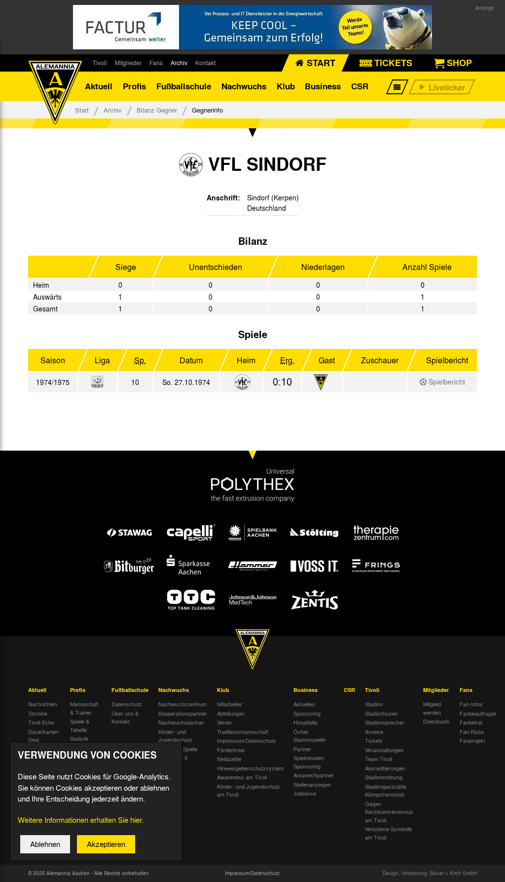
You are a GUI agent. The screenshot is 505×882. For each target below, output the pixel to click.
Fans (156, 62)
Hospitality (305, 722)
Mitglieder (128, 62)
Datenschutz (126, 704)
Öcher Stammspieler (309, 736)
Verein (224, 722)
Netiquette (229, 759)
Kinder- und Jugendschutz (175, 736)
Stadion (374, 704)
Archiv (179, 62)
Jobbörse (304, 793)
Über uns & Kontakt (125, 717)
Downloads (436, 721)
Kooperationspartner (182, 713)
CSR (359, 86)
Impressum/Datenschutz (246, 740)
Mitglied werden (432, 708)
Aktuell (98, 86)
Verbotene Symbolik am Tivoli (388, 833)
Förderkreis (231, 750)
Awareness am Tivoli (242, 777)
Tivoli (100, 62)
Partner (302, 749)
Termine (37, 713)
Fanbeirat (471, 722)
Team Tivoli (378, 759)
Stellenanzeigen (312, 784)
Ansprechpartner (313, 775)
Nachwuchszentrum (182, 704)
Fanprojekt (472, 740)
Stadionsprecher (384, 722)
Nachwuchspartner (181, 722)
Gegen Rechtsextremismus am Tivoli (389, 812)
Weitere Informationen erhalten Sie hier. (81, 819)
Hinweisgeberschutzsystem (250, 768)
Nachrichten (42, 704)
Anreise (374, 731)
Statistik (79, 738)
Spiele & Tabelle (79, 725)
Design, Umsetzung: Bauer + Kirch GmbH (430, 873)
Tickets (374, 740)
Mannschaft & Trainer (84, 708)
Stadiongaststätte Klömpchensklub (385, 790)
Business (323, 86)
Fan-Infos (471, 704)
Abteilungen (231, 713)
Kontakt (205, 62)
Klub (286, 86)
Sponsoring (307, 713)
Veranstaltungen (384, 750)
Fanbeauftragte (478, 713)
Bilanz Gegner (157, 110)
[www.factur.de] (252, 27)
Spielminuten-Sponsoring (309, 762)
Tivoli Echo (41, 722)
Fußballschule (183, 86)
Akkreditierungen (385, 768)
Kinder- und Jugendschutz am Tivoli (248, 790)
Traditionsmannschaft (242, 731)
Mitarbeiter (229, 704)
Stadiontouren (381, 713)
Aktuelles (304, 704)
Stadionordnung (383, 777)
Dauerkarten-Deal (44, 736)
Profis (134, 86)
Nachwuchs (243, 86)
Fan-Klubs (472, 731)
